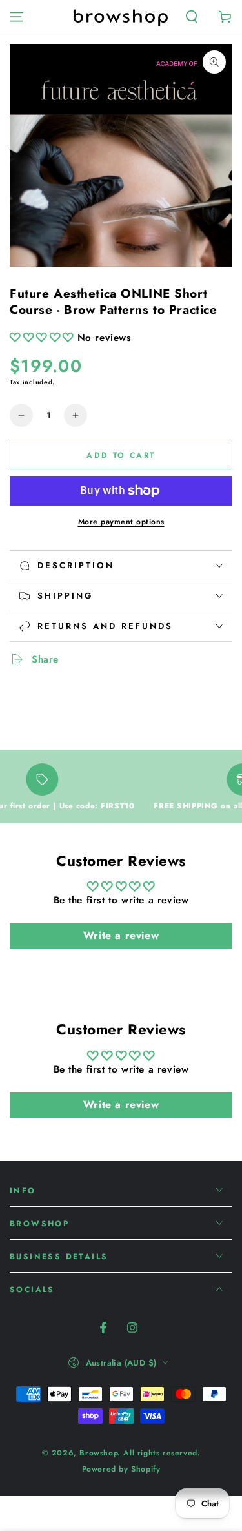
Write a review (121, 935)
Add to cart (120, 455)
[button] (191, 17)
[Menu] (17, 17)
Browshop (98, 1453)
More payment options (121, 522)
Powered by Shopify (121, 1469)
